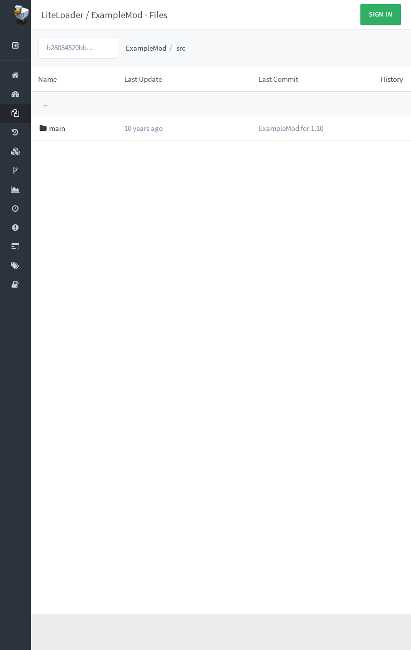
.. (45, 103)
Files (158, 15)
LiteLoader (62, 15)
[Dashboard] (15, 14)
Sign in (380, 14)
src (180, 48)
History (391, 79)
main (57, 128)
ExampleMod (117, 15)
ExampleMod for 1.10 (291, 128)
